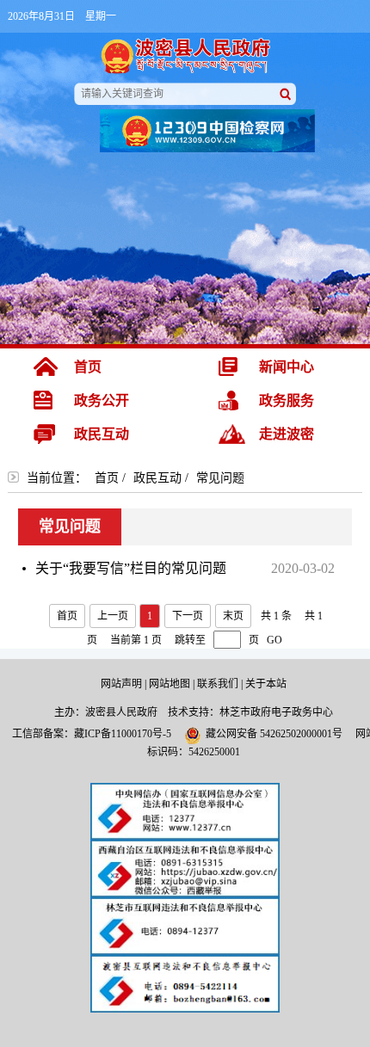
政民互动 (157, 477)
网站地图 (169, 684)
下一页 (187, 616)
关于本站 (266, 684)
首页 (107, 477)
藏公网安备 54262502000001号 (274, 734)
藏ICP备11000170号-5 (122, 734)
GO (274, 640)
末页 (233, 616)
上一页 (112, 616)
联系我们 (217, 684)
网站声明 (121, 684)
